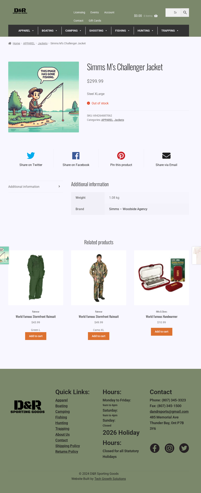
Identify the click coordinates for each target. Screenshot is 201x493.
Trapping (62, 428)
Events (94, 12)
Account (109, 12)
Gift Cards (95, 20)
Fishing (61, 417)
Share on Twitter (30, 165)
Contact (78, 20)
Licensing (79, 12)
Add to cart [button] (36, 336)
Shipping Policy (67, 446)
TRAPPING (168, 30)
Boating (61, 406)
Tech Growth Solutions (110, 479)
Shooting (96, 30)
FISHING (120, 30)
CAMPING (71, 30)
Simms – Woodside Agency (128, 209)
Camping (62, 411)
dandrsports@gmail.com (169, 411)
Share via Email (166, 165)
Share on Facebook (76, 165)
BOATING (48, 30)
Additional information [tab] (23, 187)
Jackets (43, 43)
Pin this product (121, 165)
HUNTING (144, 30)
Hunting (61, 423)
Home (16, 43)
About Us (62, 434)
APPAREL (24, 30)
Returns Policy (66, 451)
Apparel (61, 400)
